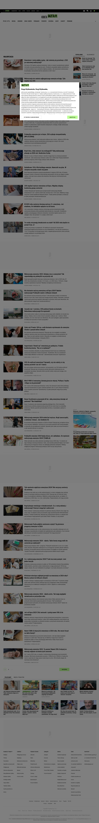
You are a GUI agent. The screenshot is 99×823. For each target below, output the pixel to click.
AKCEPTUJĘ (72, 117)
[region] (49, 101)
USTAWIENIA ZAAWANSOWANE (31, 117)
